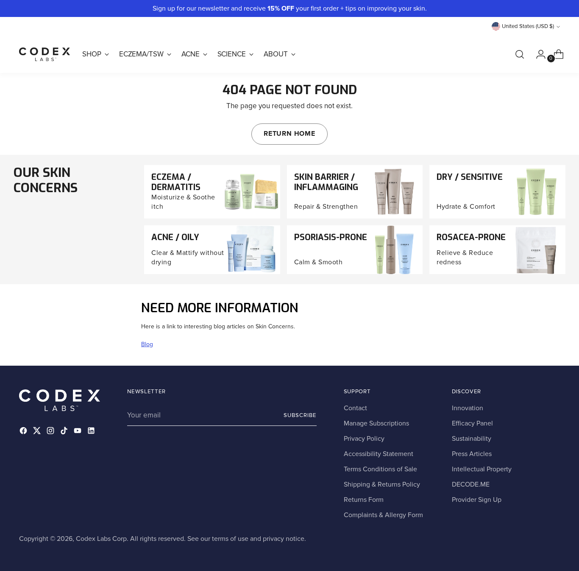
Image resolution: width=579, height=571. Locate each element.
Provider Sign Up (476, 499)
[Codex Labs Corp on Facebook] (24, 432)
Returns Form (364, 499)
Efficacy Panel (472, 423)
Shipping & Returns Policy (382, 484)
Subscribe (300, 415)
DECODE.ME (471, 484)
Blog (147, 344)
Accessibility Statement (378, 454)
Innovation (467, 408)
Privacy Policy (364, 438)
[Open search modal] (519, 54)
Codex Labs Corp (101, 539)
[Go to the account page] (537, 54)
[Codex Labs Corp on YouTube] (78, 432)
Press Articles (472, 454)
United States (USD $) (528, 26)
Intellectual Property (482, 469)
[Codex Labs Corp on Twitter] (38, 432)
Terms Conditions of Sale (380, 469)
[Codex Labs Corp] (44, 54)
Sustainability (471, 438)
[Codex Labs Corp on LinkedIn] (92, 432)
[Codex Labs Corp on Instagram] (51, 432)
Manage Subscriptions (376, 423)
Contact (355, 408)
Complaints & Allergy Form (383, 515)
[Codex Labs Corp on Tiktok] (65, 432)
